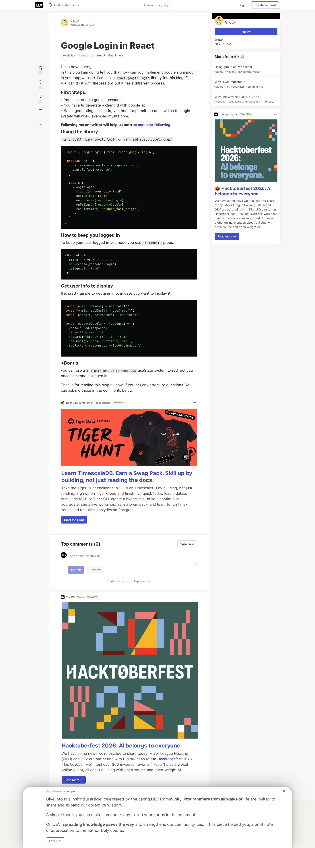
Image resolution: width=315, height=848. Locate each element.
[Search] (50, 5)
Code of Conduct (118, 581)
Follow (246, 32)
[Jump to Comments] (40, 84)
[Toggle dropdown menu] (195, 403)
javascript (85, 55)
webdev (68, 55)
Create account (265, 5)
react (100, 55)
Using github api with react (237, 69)
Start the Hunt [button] (74, 520)
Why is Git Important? (239, 84)
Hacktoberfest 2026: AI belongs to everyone (121, 745)
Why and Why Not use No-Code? (244, 99)
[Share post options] (40, 124)
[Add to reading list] (40, 98)
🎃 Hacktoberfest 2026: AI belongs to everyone (243, 191)
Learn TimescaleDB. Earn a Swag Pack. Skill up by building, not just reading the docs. (126, 476)
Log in (243, 5)
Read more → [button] (74, 780)
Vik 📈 (74, 21)
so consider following (151, 125)
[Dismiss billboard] (284, 791)
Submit (76, 570)
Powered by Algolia (155, 5)
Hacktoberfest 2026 (174, 759)
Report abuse (142, 581)
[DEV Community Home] (39, 5)
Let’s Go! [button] (55, 841)
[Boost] (40, 111)
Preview (95, 570)
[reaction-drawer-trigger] (40, 69)
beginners (115, 55)
